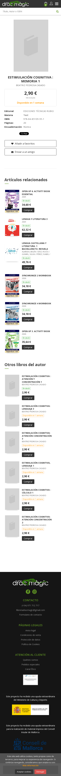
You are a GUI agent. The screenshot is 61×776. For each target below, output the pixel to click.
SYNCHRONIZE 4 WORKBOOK (36, 303)
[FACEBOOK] (28, 591)
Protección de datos (30, 639)
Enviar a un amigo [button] (24, 152)
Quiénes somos (30, 659)
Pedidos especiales (30, 664)
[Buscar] (57, 11)
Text (25, 115)
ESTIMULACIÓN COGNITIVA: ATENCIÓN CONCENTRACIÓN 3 (37, 435)
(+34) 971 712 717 (30, 605)
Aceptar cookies (24, 771)
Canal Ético (30, 669)
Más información (30, 765)
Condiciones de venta (30, 635)
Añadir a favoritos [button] (24, 143)
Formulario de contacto (30, 614)
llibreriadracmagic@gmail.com (30, 610)
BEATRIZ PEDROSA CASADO (30, 85)
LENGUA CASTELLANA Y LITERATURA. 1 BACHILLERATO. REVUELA (35, 246)
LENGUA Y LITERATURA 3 (35, 219)
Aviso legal (30, 630)
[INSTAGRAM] (34, 591)
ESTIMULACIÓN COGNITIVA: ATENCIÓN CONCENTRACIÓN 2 (37, 519)
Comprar (28, 210)
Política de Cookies (30, 644)
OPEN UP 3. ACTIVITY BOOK (36, 331)
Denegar (40, 771)
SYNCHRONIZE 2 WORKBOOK (36, 275)
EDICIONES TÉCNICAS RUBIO (38, 111)
